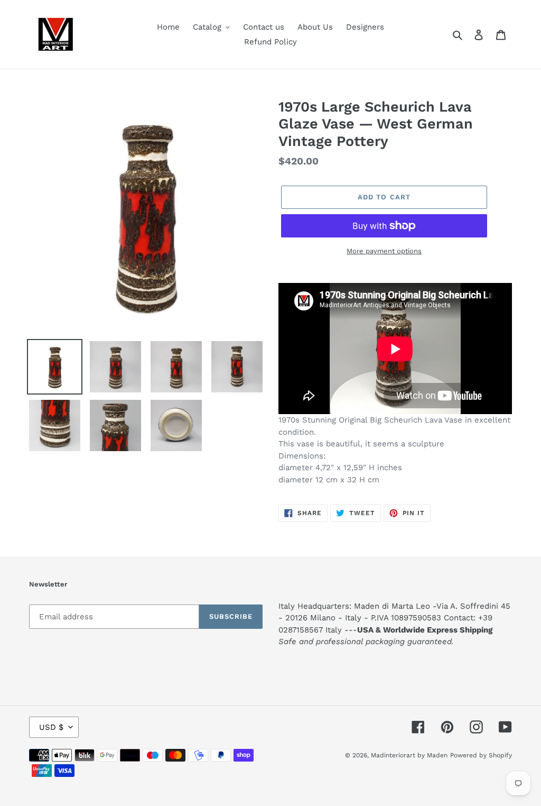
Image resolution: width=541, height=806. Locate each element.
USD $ (51, 727)
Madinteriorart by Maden (409, 755)
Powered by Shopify (481, 755)
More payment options (384, 251)
